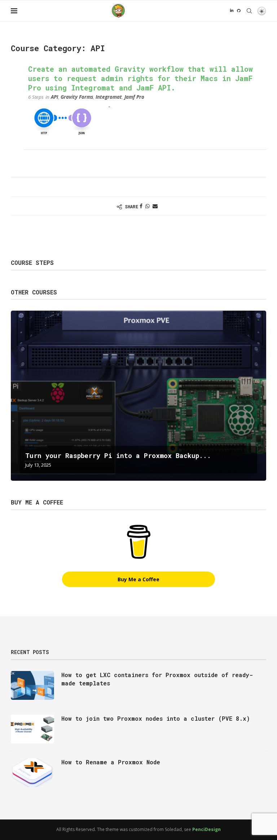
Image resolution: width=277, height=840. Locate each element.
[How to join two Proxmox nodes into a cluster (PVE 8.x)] (32, 729)
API (54, 97)
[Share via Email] (155, 206)
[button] (17, 395)
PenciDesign (206, 829)
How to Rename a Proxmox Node (110, 762)
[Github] (238, 10)
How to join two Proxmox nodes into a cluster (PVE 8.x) (155, 718)
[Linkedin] (231, 10)
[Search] (249, 10)
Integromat (109, 97)
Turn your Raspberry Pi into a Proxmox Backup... (118, 455)
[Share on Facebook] (141, 206)
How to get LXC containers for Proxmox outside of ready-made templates (157, 678)
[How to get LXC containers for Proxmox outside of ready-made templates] (32, 685)
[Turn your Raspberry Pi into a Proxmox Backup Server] (138, 396)
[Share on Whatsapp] (147, 206)
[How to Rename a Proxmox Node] (32, 772)
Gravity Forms (77, 97)
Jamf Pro (134, 97)
